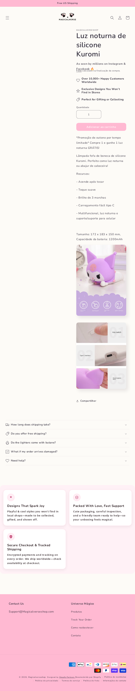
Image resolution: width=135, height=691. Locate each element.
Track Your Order (81, 619)
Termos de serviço (71, 680)
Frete (79, 70)
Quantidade (82, 107)
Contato (76, 635)
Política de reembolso (115, 677)
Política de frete (91, 680)
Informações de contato (114, 680)
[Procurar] (112, 18)
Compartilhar (88, 401)
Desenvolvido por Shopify (88, 677)
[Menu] (7, 18)
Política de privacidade (46, 680)
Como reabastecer (82, 627)
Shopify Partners (67, 677)
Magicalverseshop (37, 677)
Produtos (76, 611)
